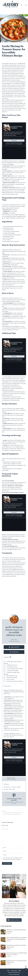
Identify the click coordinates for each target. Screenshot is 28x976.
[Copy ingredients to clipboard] (10, 657)
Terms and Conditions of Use (14, 972)
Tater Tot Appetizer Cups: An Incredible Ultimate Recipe (13, 812)
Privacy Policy (14, 970)
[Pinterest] (12, 1)
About (8, 970)
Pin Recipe (14, 652)
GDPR (19, 970)
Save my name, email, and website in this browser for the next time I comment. (12, 858)
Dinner (4, 811)
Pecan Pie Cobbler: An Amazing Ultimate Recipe (11, 814)
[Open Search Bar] (21, 5)
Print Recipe (15, 647)
